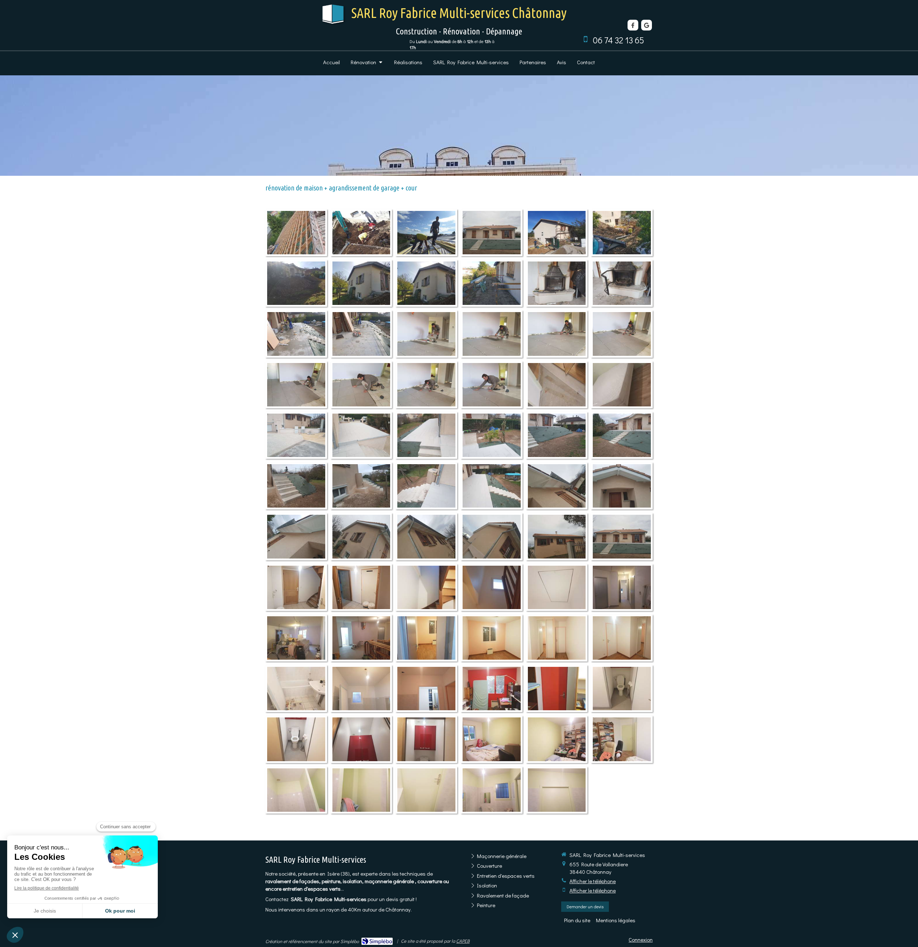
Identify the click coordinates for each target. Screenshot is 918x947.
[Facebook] (633, 25)
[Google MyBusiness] (646, 25)
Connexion (641, 939)
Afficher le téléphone (592, 881)
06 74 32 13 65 (618, 40)
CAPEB (462, 941)
